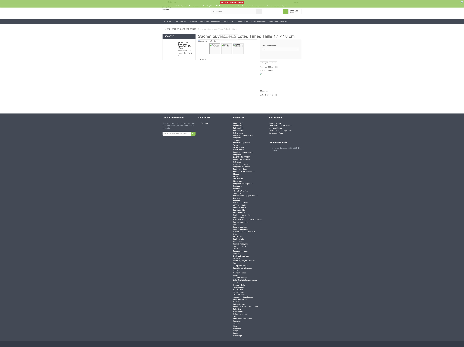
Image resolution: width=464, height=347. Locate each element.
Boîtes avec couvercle (241, 159)
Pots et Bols (237, 162)
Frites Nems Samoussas (242, 318)
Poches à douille (239, 207)
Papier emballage (240, 169)
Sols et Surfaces (239, 246)
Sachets (236, 224)
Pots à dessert (238, 130)
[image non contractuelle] (214, 48)
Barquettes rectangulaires (243, 183)
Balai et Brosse (239, 304)
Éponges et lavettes (240, 299)
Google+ (274, 63)
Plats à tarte (237, 181)
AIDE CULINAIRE (243, 22)
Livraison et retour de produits (280, 130)
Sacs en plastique (240, 227)
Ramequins (237, 186)
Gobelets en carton (240, 164)
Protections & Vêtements (242, 268)
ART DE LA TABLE (229, 22)
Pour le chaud (238, 150)
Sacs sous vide (239, 210)
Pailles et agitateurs (240, 203)
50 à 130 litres (238, 292)
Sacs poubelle (238, 287)
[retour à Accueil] (163, 29)
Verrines (236, 140)
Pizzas (235, 176)
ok (193, 133)
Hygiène (236, 234)
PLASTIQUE (167, 22)
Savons (236, 263)
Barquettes (237, 137)
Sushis (235, 316)
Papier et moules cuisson (242, 215)
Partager (264, 63)
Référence (264, 91)
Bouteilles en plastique (241, 142)
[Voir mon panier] (286, 11)
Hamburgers (238, 311)
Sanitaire (236, 253)
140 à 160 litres (239, 294)
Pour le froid (238, 125)
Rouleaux (236, 188)
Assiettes (236, 200)
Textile (235, 248)
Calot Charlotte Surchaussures (245, 280)
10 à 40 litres (238, 289)
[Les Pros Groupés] (185, 12)
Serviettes (237, 193)
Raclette (236, 302)
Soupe (235, 330)
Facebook (205, 123)
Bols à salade (238, 128)
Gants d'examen (239, 273)
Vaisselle (236, 258)
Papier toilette (238, 239)
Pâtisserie (237, 328)
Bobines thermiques (240, 229)
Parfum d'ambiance (240, 251)
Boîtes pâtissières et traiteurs (244, 171)
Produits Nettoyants (240, 244)
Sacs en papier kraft (241, 222)
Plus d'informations (236, 2)
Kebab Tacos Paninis (241, 314)
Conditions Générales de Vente (280, 125)
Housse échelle (239, 285)
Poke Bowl (237, 309)
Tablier (235, 282)
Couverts (236, 198)
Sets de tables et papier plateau (245, 195)
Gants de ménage (240, 277)
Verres (235, 145)
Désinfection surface (241, 256)
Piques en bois (238, 217)
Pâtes (235, 333)
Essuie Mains (238, 236)
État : (262, 95)
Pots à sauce (238, 133)
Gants (235, 270)
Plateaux (236, 174)
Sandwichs (237, 321)
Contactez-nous (275, 123)
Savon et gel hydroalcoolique (244, 260)
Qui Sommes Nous (276, 133)
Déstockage (237, 335)
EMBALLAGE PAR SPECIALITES (278, 22)
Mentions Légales (275, 128)
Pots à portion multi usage (243, 135)
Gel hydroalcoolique (240, 265)
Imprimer (203, 59)
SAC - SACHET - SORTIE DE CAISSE (210, 22)
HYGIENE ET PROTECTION (258, 22)
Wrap (235, 326)
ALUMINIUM (193, 22)
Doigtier (236, 275)
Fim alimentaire (239, 212)
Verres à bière (238, 147)
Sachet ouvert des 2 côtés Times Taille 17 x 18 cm (184, 45)
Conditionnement (269, 45)
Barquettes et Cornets (241, 166)
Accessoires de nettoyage (243, 297)
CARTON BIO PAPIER (180, 22)
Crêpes (236, 323)
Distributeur (237, 241)
